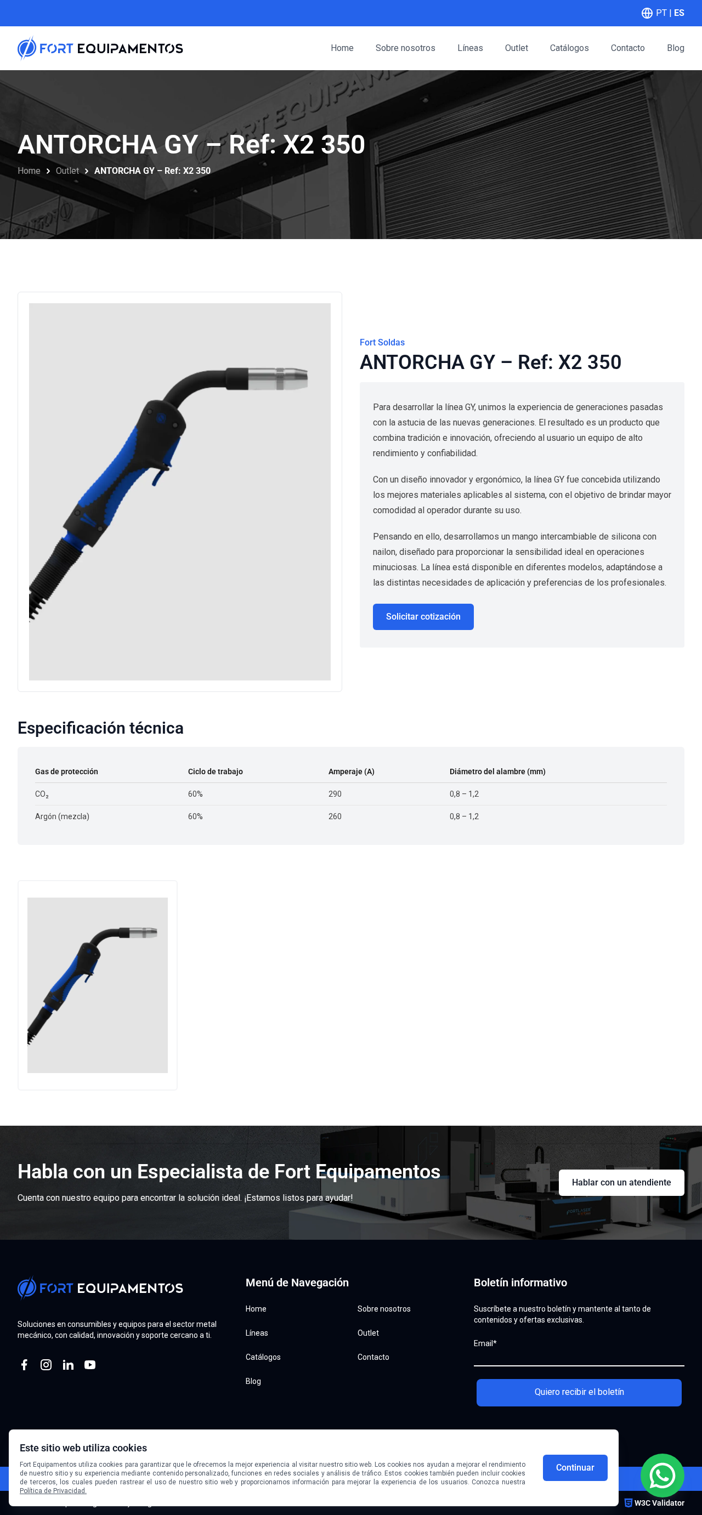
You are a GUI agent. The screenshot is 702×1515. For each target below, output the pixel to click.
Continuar (575, 1467)
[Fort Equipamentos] (100, 48)
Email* (485, 1343)
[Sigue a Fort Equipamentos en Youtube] (90, 1364)
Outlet (67, 171)
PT (661, 13)
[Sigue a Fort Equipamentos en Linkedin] (68, 1364)
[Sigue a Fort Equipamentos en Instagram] (46, 1364)
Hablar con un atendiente (621, 1182)
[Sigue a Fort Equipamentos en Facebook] (24, 1364)
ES (679, 13)
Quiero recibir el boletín (579, 1392)
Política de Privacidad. (53, 1491)
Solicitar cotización (423, 616)
